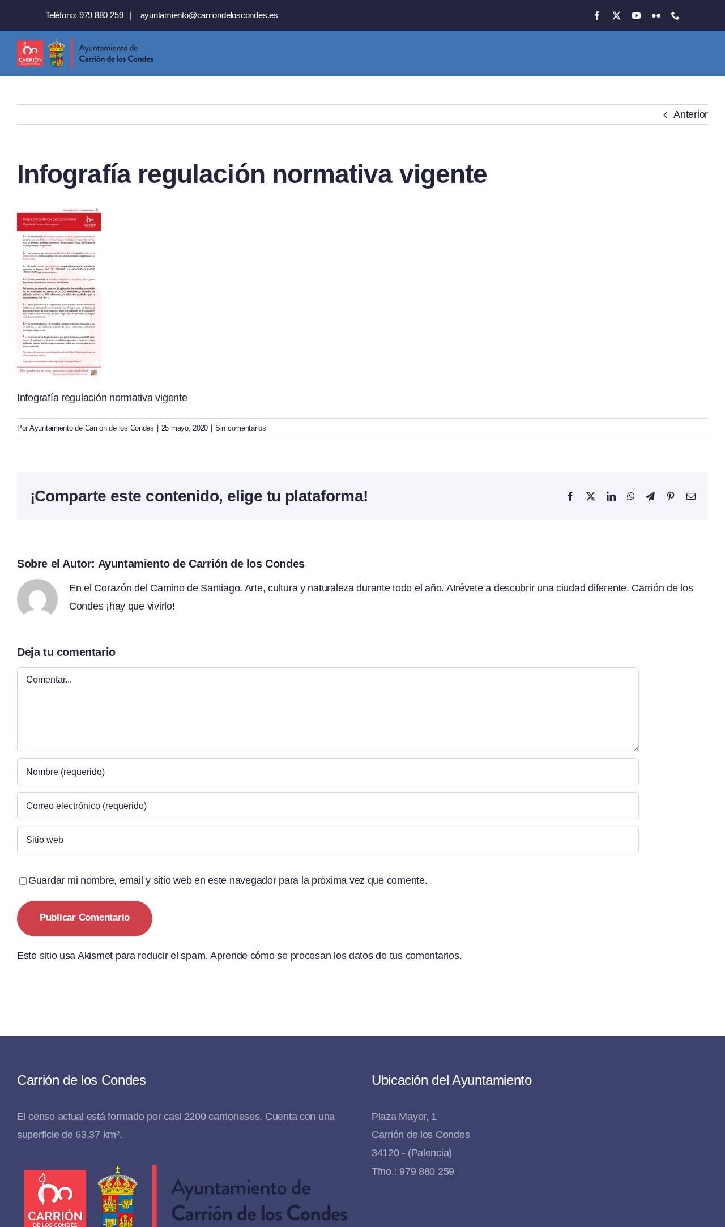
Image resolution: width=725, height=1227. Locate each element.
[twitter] (616, 15)
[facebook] (596, 15)
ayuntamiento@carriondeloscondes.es (209, 15)
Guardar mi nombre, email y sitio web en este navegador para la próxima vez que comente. (228, 880)
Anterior (690, 114)
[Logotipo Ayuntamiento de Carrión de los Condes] (85, 42)
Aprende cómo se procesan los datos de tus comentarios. (336, 955)
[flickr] (656, 15)
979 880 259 (101, 15)
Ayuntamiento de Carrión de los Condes (91, 428)
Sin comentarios (240, 428)
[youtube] (636, 15)
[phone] (675, 15)
